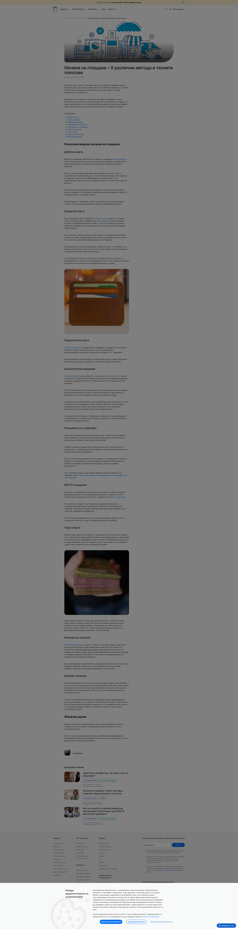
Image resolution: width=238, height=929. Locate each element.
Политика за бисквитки (150, 917)
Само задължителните (136, 922)
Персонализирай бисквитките (161, 922)
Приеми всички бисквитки (111, 922)
